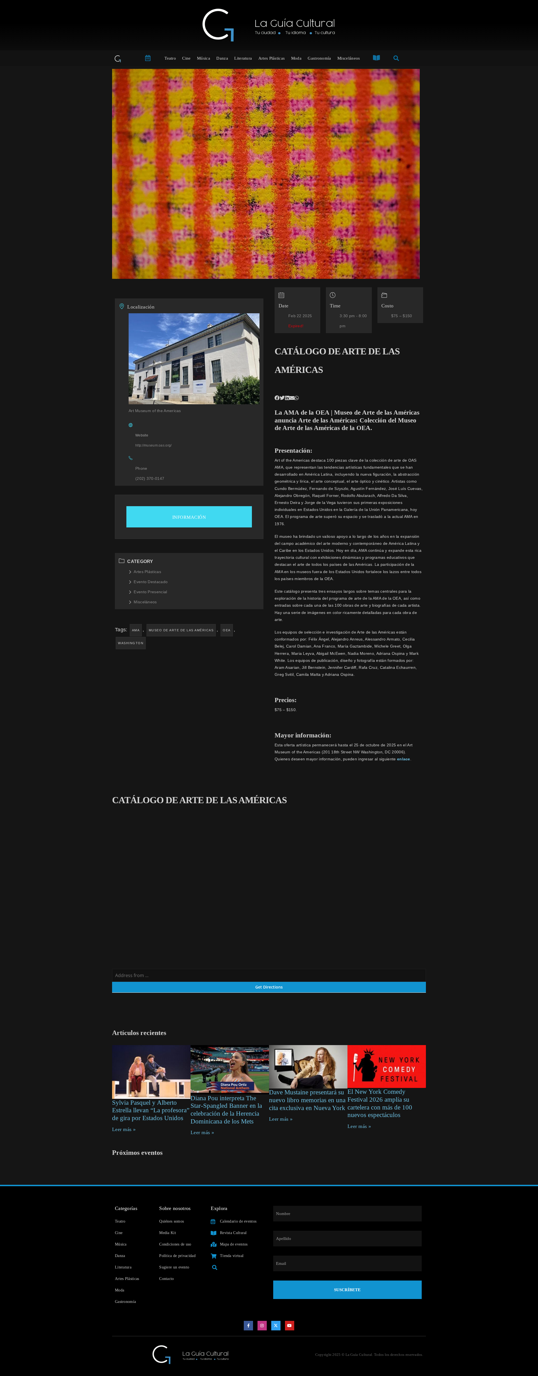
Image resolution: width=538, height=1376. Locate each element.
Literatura (243, 58)
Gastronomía (319, 58)
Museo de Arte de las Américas (181, 630)
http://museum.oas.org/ (153, 445)
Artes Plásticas (271, 58)
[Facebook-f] (248, 1325)
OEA (227, 630)
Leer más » (124, 1129)
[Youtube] (289, 1325)
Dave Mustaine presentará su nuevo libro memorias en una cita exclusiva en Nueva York (307, 1100)
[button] (277, 398)
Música (203, 58)
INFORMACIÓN (189, 517)
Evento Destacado (151, 582)
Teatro (170, 58)
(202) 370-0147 (149, 478)
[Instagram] (262, 1325)
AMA (136, 630)
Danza (222, 58)
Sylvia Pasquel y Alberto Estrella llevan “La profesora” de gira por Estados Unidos (150, 1110)
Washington (130, 643)
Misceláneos (348, 58)
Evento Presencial (150, 592)
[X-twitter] (276, 1325)
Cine (186, 58)
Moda (296, 58)
